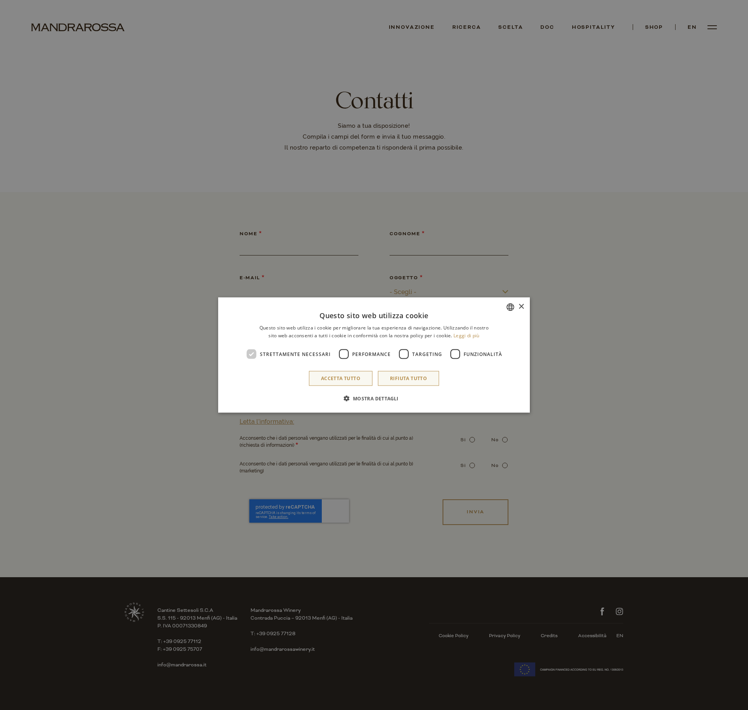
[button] (373, 398)
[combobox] (510, 307)
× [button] (521, 307)
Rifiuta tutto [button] (408, 378)
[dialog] (374, 355)
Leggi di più (466, 335)
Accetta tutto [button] (340, 378)
